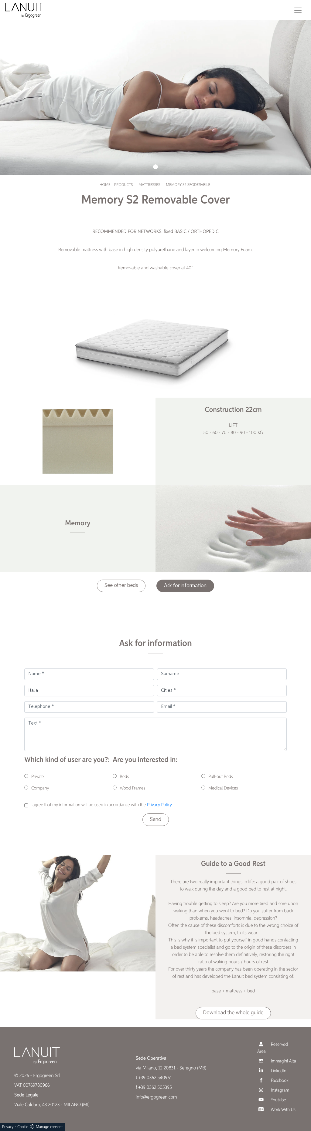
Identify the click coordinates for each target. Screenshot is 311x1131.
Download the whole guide (233, 1013)
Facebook (279, 1081)
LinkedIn (278, 1071)
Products (123, 185)
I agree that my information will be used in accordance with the (101, 805)
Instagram (279, 1090)
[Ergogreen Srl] (24, 10)
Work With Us (283, 1110)
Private (37, 777)
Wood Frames (132, 788)
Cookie (22, 1127)
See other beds (121, 585)
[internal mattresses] (78, 441)
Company (40, 788)
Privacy (8, 1127)
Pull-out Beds (220, 777)
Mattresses (149, 185)
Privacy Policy (159, 805)
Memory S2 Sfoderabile (188, 185)
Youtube (278, 1100)
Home (105, 185)
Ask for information (185, 585)
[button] (155, 166)
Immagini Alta (283, 1061)
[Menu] (298, 10)
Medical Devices (223, 788)
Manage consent (49, 1127)
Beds (124, 777)
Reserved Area (272, 1048)
